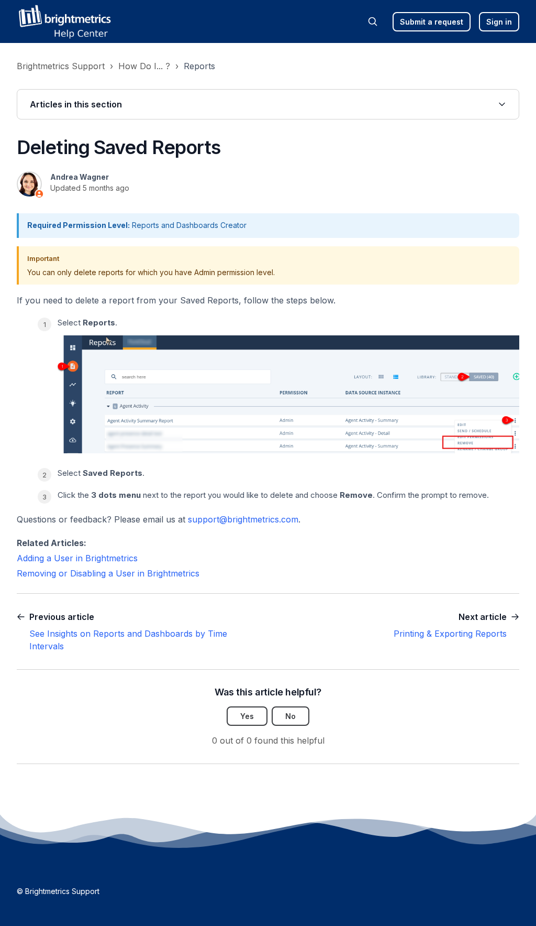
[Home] (64, 21)
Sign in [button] (499, 21)
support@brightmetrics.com (243, 519)
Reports (199, 66)
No (290, 716)
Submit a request (431, 21)
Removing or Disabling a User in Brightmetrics (108, 573)
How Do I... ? (144, 66)
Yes (247, 716)
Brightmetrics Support (61, 66)
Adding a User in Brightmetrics (77, 558)
